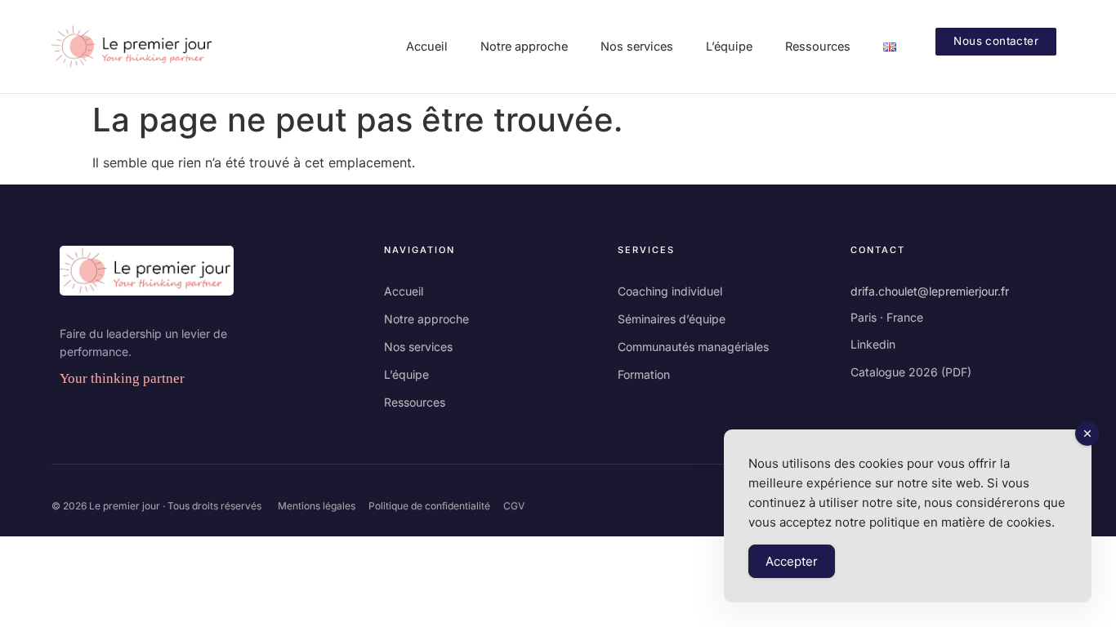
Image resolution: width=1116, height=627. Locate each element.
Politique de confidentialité (429, 506)
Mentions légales (316, 506)
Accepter (792, 561)
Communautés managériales (693, 347)
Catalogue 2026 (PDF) (910, 372)
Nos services (418, 347)
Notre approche (426, 319)
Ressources (414, 402)
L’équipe (406, 374)
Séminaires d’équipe (671, 319)
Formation (644, 374)
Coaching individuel (670, 291)
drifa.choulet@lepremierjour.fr (929, 291)
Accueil (403, 291)
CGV (514, 506)
